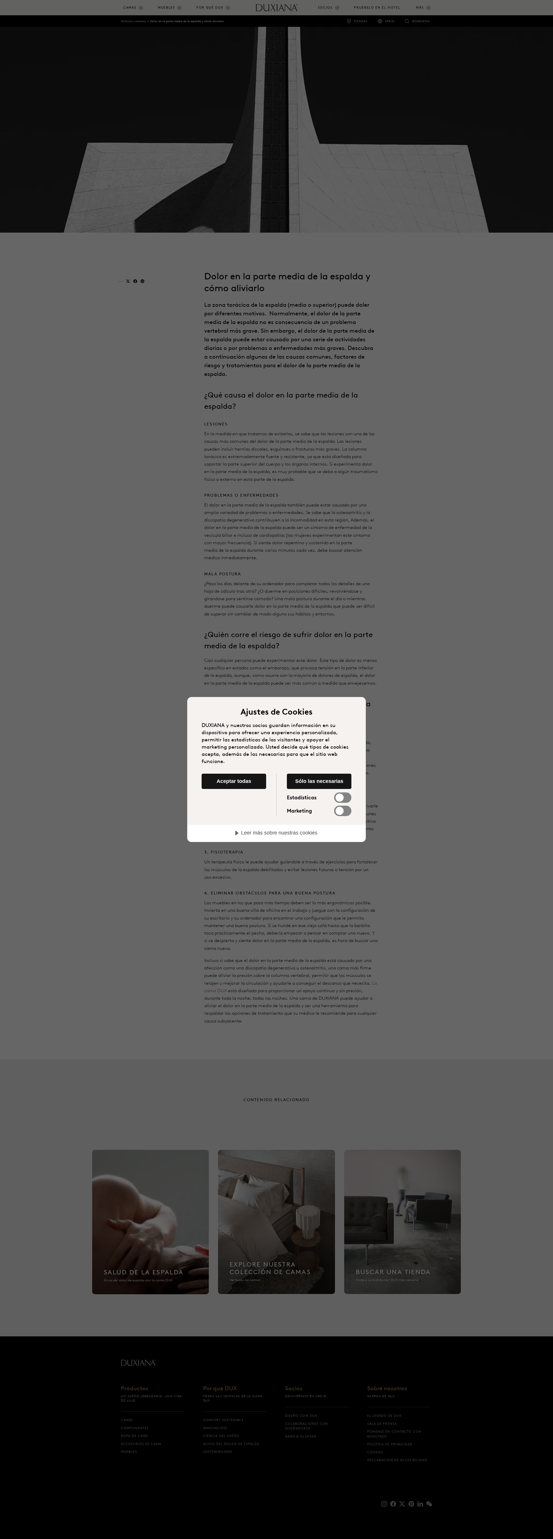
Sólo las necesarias (319, 781)
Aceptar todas (234, 781)
